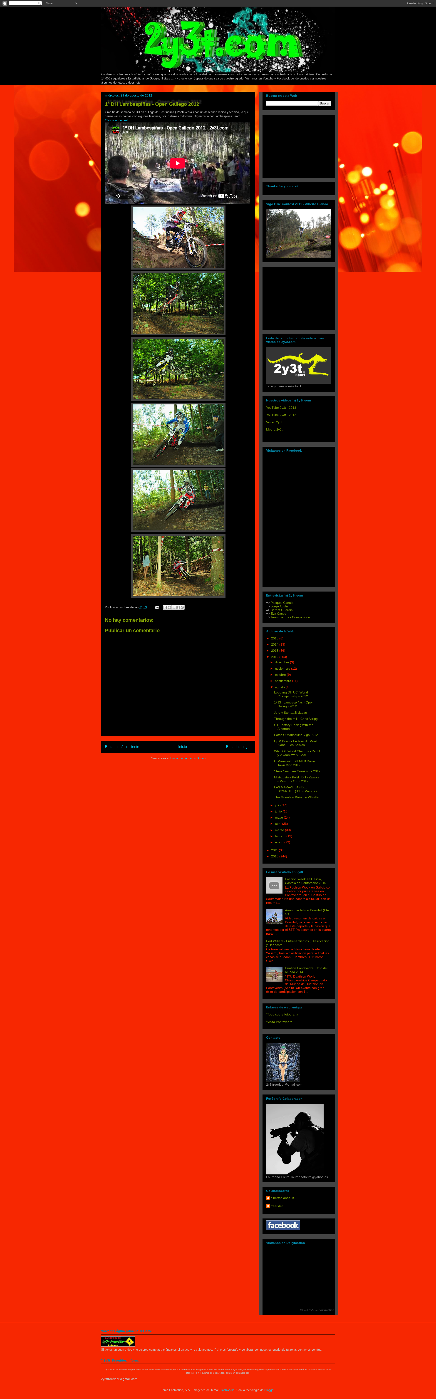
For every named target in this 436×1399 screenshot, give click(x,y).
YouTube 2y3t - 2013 (281, 407)
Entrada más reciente (122, 747)
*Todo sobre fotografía (282, 1014)
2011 (275, 850)
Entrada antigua (239, 747)
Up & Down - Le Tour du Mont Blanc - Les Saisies (295, 743)
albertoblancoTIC (283, 1198)
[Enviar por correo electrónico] (165, 607)
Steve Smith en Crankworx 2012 (297, 771)
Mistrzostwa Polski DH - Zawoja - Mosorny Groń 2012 (296, 779)
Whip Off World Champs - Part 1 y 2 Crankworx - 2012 (297, 753)
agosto (280, 687)
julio (278, 805)
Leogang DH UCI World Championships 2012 (291, 694)
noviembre (283, 668)
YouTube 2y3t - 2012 (281, 415)
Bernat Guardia (281, 610)
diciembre (282, 662)
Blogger (269, 1390)
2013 (275, 650)
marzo (280, 830)
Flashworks (227, 1390)
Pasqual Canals (282, 602)
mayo (279, 817)
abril (278, 823)
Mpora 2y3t (274, 429)
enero (279, 842)
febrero (280, 836)
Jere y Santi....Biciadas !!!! (292, 712)
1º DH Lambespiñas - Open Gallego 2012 (152, 104)
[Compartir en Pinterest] (182, 607)
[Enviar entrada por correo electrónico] (157, 607)
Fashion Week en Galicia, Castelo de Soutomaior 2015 (305, 881)
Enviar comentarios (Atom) (188, 758)
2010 (275, 856)
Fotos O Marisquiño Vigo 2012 (296, 735)
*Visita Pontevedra (279, 1022)
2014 (275, 644)
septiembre (283, 681)
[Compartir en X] (173, 607)
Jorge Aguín (279, 606)
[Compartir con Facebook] (178, 607)
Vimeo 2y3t (274, 422)
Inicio (182, 747)
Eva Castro (279, 613)
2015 (275, 638)
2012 (275, 657)
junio (279, 811)
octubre (281, 674)
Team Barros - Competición (290, 617)
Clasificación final (116, 120)
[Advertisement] (294, 145)
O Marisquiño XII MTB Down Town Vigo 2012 (294, 763)
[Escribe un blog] (169, 607)
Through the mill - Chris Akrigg (296, 719)
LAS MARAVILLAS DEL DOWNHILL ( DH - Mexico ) (295, 789)
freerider (277, 1206)
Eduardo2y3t (307, 1310)
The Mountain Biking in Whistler (297, 797)
